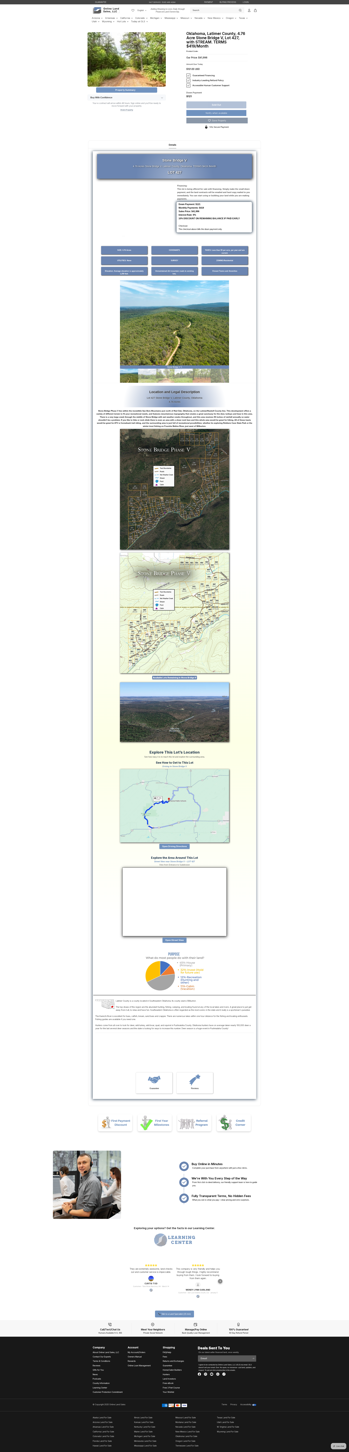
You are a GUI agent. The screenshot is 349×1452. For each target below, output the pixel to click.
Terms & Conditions (101, 1367)
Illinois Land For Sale (143, 1424)
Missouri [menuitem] (184, 18)
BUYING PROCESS (228, 2)
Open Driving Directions (174, 846)
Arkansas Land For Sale (103, 1433)
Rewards (132, 1367)
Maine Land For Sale (143, 1438)
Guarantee (167, 1372)
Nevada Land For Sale (185, 1433)
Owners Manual (135, 1363)
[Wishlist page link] (133, 10)
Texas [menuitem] (242, 18)
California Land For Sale (103, 1438)
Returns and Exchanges (173, 1367)
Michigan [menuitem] (154, 18)
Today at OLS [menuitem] (138, 21)
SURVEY (174, 260)
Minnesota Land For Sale (145, 1447)
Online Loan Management (139, 1372)
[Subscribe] (253, 1365)
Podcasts (97, 1385)
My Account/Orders (136, 1358)
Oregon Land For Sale (185, 1447)
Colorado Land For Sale (103, 1442)
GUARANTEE (100, 2)
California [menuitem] (125, 18)
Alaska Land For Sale (102, 1424)
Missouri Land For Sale (185, 1424)
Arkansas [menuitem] (110, 18)
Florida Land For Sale (102, 1447)
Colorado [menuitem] (140, 18)
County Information (101, 1389)
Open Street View (174, 940)
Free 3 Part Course (171, 1394)
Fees (165, 1363)
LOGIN (246, 2)
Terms (224, 1411)
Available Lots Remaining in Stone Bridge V (174, 677)
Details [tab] (172, 144)
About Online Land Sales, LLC (106, 1358)
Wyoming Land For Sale (227, 1438)
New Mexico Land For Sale (187, 1438)
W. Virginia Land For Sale (228, 1433)
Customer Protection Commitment (108, 1398)
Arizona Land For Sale (102, 1428)
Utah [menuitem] (94, 21)
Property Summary (125, 90)
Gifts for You (98, 1376)
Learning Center (100, 1394)
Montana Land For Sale (185, 1428)
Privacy (233, 1411)
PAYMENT (208, 2)
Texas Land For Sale (226, 1424)
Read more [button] (151, 1284)
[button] (129, 1284)
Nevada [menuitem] (198, 18)
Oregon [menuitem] (230, 18)
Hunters (166, 1381)
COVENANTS (174, 250)
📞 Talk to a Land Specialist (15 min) (174, 1320)
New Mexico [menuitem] (214, 18)
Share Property (126, 110)
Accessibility (246, 1411)
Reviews (96, 1372)
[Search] (240, 10)
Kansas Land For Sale (144, 1428)
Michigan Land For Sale (144, 1442)
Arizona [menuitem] (96, 18)
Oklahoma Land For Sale (186, 1442)
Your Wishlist (168, 1398)
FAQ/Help (167, 1358)
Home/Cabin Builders (172, 1376)
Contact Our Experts (102, 1363)
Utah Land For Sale (225, 1428)
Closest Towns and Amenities (224, 271)
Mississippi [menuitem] (170, 18)
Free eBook (168, 1389)
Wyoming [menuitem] (107, 21)
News (95, 1381)
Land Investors (169, 1385)
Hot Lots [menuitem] (121, 21)
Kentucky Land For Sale (144, 1433)
